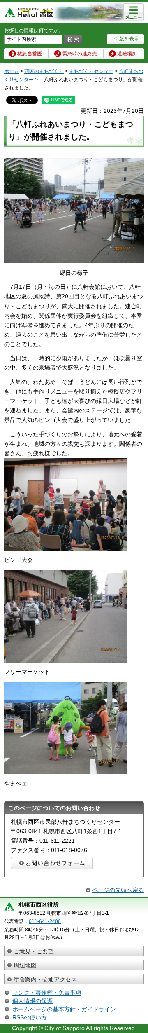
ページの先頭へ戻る (118, 890)
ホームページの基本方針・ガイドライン (64, 1009)
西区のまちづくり (44, 71)
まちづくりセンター (91, 71)
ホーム (11, 71)
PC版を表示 (125, 39)
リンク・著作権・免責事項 (46, 992)
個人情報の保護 (32, 1001)
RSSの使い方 (29, 1017)
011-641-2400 (45, 921)
